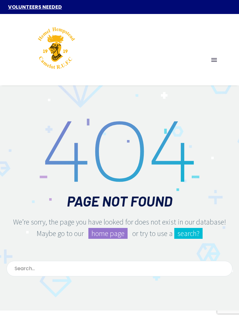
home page (107, 233)
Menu (214, 60)
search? (188, 233)
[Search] (225, 268)
